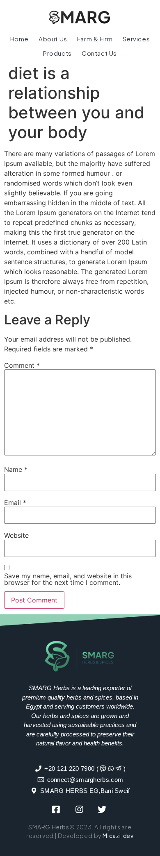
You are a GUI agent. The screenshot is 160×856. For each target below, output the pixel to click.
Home (19, 39)
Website (16, 535)
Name (15, 469)
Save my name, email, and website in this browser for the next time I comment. (68, 579)
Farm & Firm (95, 39)
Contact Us (99, 53)
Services (136, 39)
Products (57, 53)
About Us (53, 39)
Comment (22, 365)
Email (15, 502)
